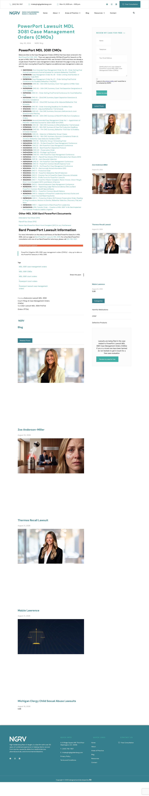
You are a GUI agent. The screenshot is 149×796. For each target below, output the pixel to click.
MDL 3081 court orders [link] (28, 276)
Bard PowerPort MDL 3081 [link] (28, 57)
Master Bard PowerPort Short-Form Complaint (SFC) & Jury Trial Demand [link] (45, 225)
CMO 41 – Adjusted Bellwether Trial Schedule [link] (47, 109)
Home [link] (45, 13)
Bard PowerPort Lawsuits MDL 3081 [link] (47, 237)
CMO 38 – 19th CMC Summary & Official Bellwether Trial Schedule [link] (55, 125)
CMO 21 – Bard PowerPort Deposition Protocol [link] (49, 148)
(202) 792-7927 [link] (17, 4)
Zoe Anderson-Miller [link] (31, 429)
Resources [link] (98, 13)
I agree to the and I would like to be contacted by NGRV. (111, 82)
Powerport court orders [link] (28, 281)
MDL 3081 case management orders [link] (33, 267)
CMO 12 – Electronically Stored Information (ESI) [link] (49, 168)
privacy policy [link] (109, 81)
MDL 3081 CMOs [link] (25, 271)
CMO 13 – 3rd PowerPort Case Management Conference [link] (52, 166)
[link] (102, 4)
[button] (134, 13)
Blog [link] (87, 13)
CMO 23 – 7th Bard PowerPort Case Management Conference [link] (55, 143)
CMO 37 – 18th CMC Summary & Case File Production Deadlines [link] (55, 127)
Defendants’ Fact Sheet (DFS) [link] (29, 218)
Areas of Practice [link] (71, 13)
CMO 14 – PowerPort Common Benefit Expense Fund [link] (51, 164)
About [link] (55, 13)
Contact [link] (113, 13)
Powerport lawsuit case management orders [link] (33, 287)
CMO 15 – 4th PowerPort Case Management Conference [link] (53, 162)
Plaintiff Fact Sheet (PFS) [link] (27, 222)
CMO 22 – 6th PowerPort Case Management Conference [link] (52, 145)
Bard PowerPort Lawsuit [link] (28, 246)
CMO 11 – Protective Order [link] (41, 171)
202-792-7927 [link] (71, 239)
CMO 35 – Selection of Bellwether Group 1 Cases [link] (49, 134)
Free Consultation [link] (131, 4)
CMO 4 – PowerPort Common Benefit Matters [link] (48, 191)
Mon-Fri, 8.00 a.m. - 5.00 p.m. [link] (70, 4)
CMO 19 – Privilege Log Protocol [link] (44, 152)
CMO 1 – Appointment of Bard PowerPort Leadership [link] (51, 205)
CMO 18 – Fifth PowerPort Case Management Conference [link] (53, 155)
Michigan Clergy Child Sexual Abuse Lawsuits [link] (47, 701)
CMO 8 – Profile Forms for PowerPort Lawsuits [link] (48, 177)
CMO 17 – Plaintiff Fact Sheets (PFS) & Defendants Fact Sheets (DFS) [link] (56, 157)
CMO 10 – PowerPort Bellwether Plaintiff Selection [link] (49, 173)
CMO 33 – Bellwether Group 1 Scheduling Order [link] (49, 141)
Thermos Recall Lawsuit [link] (33, 520)
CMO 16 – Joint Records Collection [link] (44, 159)
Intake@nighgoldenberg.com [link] (41, 4)
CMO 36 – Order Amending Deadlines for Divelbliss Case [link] (52, 107)
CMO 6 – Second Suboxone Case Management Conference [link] (53, 184)
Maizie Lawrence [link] (28, 610)
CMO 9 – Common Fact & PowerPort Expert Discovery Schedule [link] (54, 175)
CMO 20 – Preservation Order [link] (44, 150)
